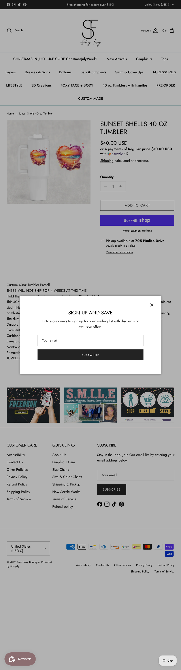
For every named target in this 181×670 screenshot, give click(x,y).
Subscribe (90, 355)
